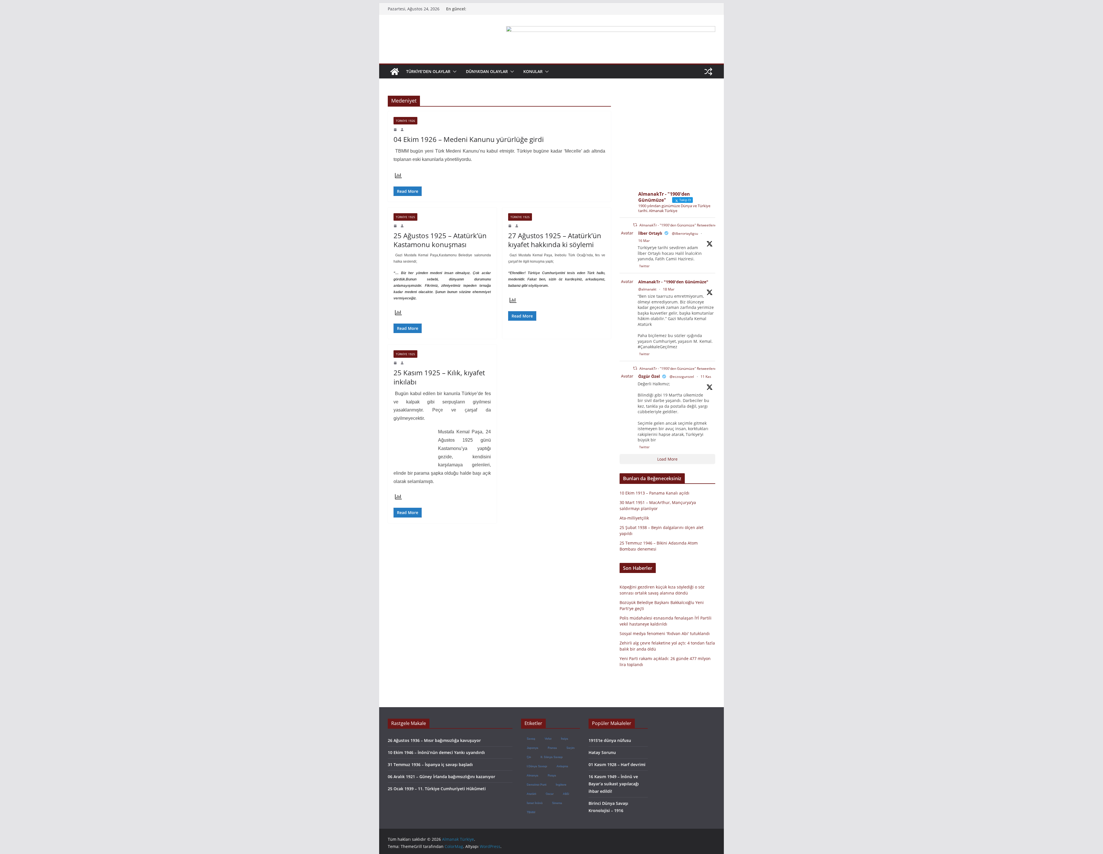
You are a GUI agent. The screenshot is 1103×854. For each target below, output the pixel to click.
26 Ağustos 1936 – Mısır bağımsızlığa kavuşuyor (434, 740)
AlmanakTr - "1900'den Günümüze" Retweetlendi (678, 225)
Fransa (552, 747)
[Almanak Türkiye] (395, 71)
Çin (529, 756)
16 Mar (644, 240)
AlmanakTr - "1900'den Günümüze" (673, 281)
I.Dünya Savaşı (537, 766)
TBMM (531, 811)
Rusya (551, 775)
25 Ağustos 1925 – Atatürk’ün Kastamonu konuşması (440, 240)
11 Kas (706, 376)
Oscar (549, 793)
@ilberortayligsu (685, 233)
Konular (533, 71)
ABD (566, 793)
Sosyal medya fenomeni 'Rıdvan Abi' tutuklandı (665, 633)
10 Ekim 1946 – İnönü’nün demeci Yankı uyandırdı (436, 752)
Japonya (532, 747)
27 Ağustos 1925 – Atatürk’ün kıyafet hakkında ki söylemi (554, 240)
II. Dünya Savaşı (551, 756)
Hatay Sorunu (602, 752)
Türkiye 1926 (405, 121)
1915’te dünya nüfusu (610, 740)
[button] (453, 72)
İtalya (564, 738)
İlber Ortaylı (650, 233)
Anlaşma (562, 766)
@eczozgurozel (682, 376)
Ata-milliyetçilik (634, 518)
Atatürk (531, 793)
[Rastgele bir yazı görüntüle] (708, 71)
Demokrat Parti (536, 784)
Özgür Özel (649, 376)
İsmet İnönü (534, 802)
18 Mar (668, 289)
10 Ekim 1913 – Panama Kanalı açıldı (654, 493)
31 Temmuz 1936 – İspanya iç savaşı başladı (430, 764)
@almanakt (647, 289)
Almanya (532, 775)
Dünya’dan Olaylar (487, 71)
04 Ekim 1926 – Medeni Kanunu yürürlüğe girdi (469, 139)
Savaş (531, 738)
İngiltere (561, 784)
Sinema (557, 802)
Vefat (547, 738)
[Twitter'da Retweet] (635, 225)
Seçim (570, 747)
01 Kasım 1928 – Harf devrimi (617, 764)
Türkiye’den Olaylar (428, 71)
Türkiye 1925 (405, 217)
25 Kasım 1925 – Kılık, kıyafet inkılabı (439, 377)
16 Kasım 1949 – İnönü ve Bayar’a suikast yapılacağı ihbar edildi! (614, 784)
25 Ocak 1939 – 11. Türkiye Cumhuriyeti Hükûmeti (437, 788)
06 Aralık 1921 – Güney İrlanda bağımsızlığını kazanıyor (441, 776)
